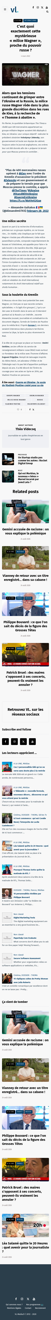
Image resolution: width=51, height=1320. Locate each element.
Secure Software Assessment (27, 958)
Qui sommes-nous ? (14, 1304)
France (20, 598)
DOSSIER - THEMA (29, 815)
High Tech (21, 505)
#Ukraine (33, 190)
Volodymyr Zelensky (36, 404)
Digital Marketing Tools (24, 917)
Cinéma (17, 815)
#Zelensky (10, 180)
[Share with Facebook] (30, 409)
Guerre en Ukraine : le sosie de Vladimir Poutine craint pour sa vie (24, 384)
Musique (20, 551)
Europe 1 (32, 325)
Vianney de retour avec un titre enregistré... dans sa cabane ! (25, 1090)
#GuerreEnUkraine (25, 197)
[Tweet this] (33, 409)
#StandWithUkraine (25, 193)
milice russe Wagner (17, 400)
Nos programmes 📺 (35, 1304)
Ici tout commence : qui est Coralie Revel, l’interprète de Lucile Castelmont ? (24, 822)
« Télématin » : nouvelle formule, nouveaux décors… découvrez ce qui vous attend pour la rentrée (24, 794)
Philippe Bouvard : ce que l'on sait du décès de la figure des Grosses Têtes (25, 626)
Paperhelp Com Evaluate (25, 938)
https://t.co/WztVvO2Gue (25, 200)
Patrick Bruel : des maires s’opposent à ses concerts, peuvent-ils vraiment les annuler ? (22, 1194)
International (30, 20)
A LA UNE (18, 20)
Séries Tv (43, 815)
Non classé (19, 914)
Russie (40, 400)
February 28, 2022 (38, 210)
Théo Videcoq (26, 429)
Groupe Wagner (13, 396)
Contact (28, 1308)
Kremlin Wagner (37, 396)
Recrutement (40, 1308)
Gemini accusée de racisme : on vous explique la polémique (25, 1042)
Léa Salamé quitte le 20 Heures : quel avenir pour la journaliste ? (25, 1247)
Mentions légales (14, 1308)
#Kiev (22, 173)
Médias (28, 598)
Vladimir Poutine (12, 404)
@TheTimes (19, 190)
